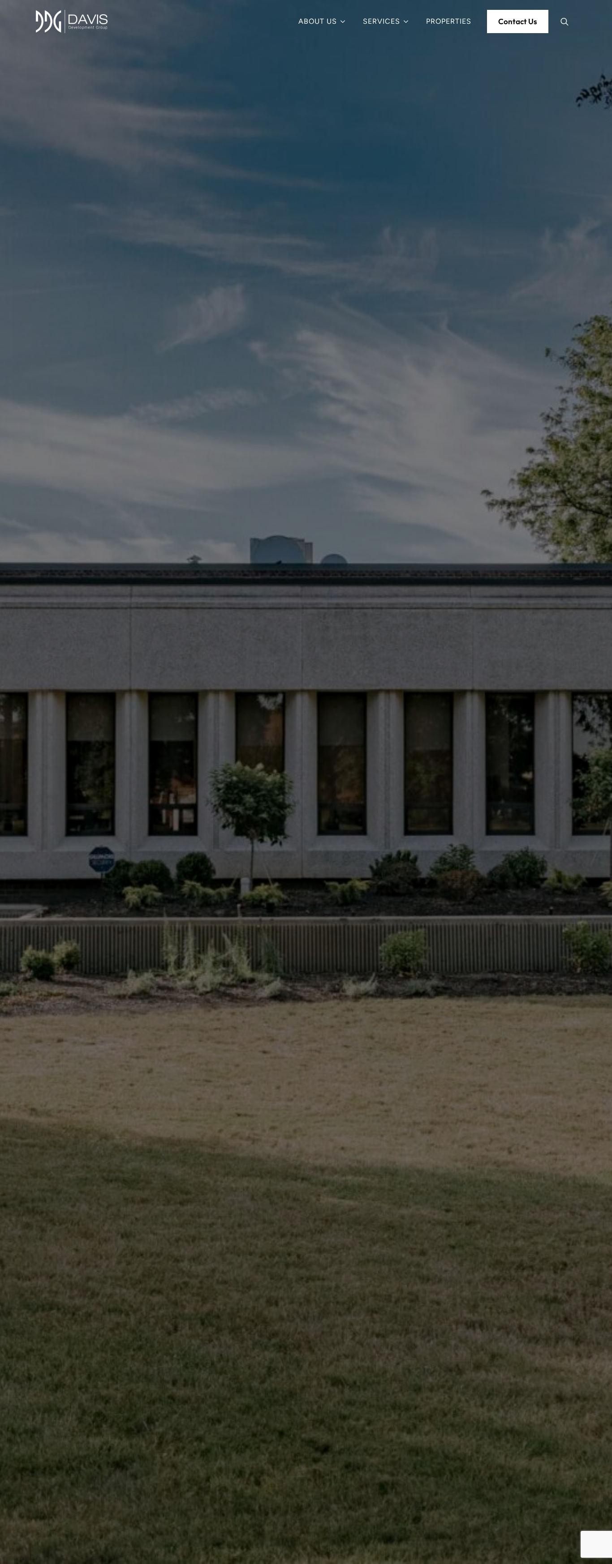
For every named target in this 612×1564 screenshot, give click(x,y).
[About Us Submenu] (345, 21)
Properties (448, 21)
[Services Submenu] (408, 21)
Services (381, 21)
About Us (317, 21)
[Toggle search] (564, 21)
